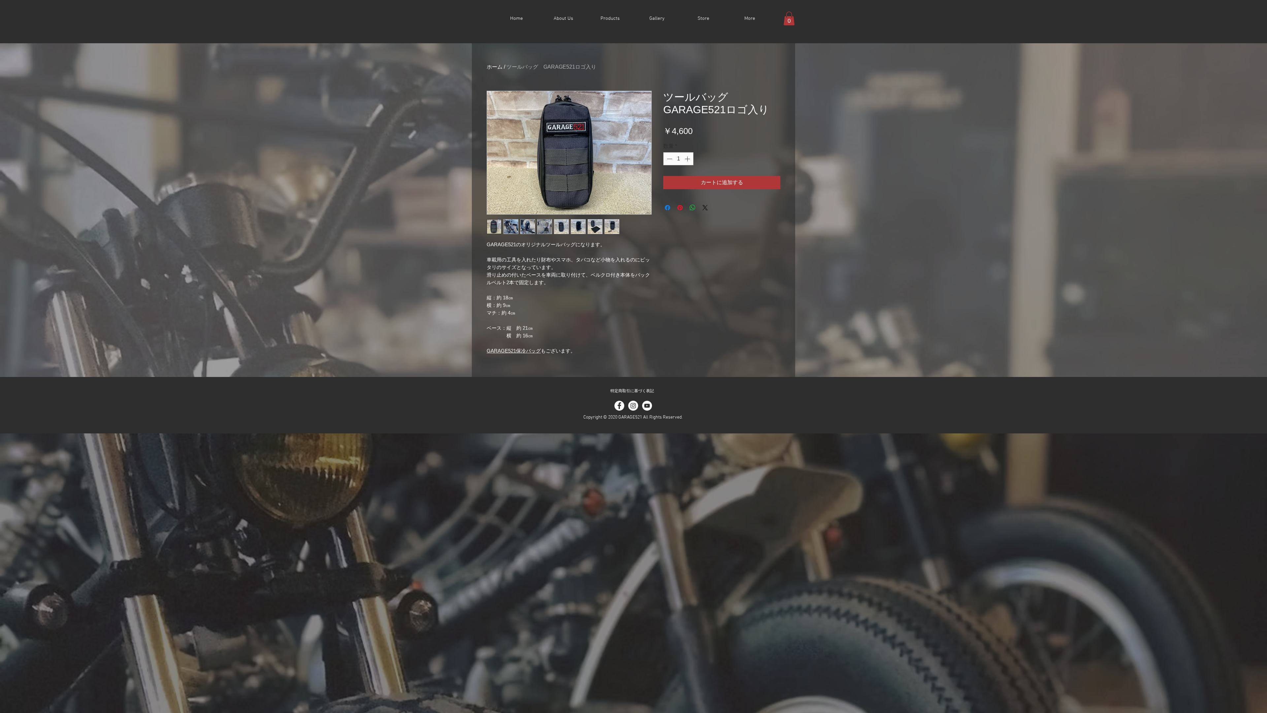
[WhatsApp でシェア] (693, 208)
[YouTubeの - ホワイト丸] (647, 406)
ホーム (495, 67)
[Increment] (688, 159)
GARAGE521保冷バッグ (514, 351)
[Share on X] (705, 208)
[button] (789, 18)
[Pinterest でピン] (680, 208)
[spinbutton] (678, 159)
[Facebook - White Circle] (619, 406)
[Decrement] (668, 159)
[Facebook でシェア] (667, 208)
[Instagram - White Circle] (633, 406)
